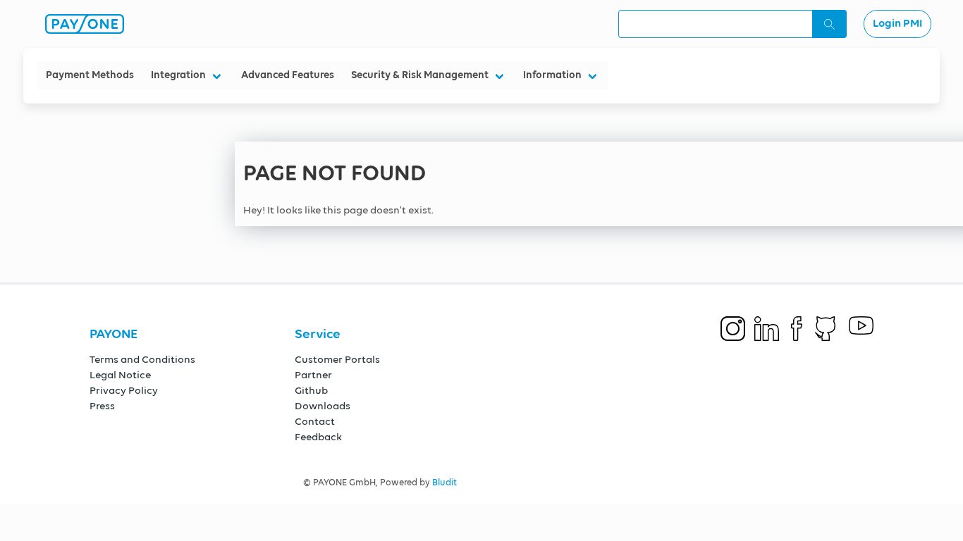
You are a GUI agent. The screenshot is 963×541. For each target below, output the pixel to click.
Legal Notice (120, 375)
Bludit (444, 482)
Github (311, 390)
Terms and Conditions (142, 359)
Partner (313, 375)
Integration (178, 75)
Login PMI (897, 24)
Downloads (322, 406)
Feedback (318, 437)
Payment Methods (90, 75)
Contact (315, 421)
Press (102, 406)
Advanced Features (287, 75)
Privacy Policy (124, 390)
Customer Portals (337, 359)
